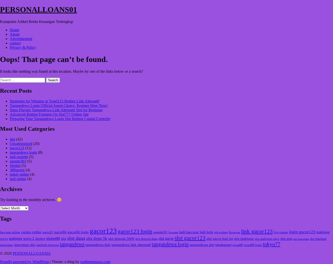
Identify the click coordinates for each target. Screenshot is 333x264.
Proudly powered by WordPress (24, 262)
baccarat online (10, 232)
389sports (17, 170)
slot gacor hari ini (219, 239)
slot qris (286, 239)
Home (14, 30)
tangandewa (72, 244)
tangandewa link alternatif (131, 245)
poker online (19, 174)
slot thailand (318, 239)
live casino (281, 232)
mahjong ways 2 (21, 238)
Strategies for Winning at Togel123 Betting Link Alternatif (54, 101)
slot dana (76, 238)
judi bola (206, 232)
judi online (18, 179)
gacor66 (60, 232)
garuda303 (18, 161)
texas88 (238, 245)
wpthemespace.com (95, 262)
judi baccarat (189, 232)
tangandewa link (97, 245)
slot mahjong (244, 239)
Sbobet (15, 165)
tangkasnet (223, 245)
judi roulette (19, 157)
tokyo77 (271, 244)
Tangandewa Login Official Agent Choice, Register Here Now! (59, 105)
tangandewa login (23, 152)
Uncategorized (21, 144)
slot (12, 139)
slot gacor (166, 238)
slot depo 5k (96, 238)
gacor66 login (78, 232)
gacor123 (17, 148)
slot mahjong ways (267, 239)
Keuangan (234, 232)
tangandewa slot (202, 245)
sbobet (40, 239)
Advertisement (21, 39)
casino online (31, 232)
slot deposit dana (146, 239)
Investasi (173, 232)
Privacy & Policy (23, 47)
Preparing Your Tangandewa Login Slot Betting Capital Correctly (60, 119)
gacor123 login (135, 231)
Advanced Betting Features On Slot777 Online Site (49, 114)
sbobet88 (53, 238)
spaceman (6, 245)
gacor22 (47, 232)
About (15, 34)
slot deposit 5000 (121, 239)
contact (15, 43)
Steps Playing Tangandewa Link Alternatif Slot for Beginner (56, 110)
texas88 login (253, 245)
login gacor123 (302, 232)
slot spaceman (301, 239)
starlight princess (47, 245)
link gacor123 (257, 231)
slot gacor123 (190, 238)
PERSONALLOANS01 (38, 9)
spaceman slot (24, 245)
